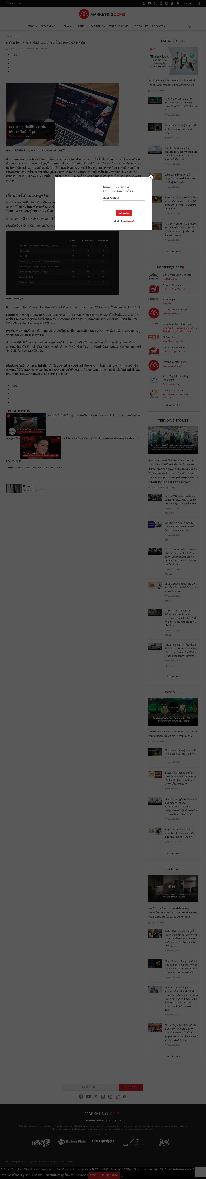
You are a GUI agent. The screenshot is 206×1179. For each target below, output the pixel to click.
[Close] (150, 177)
